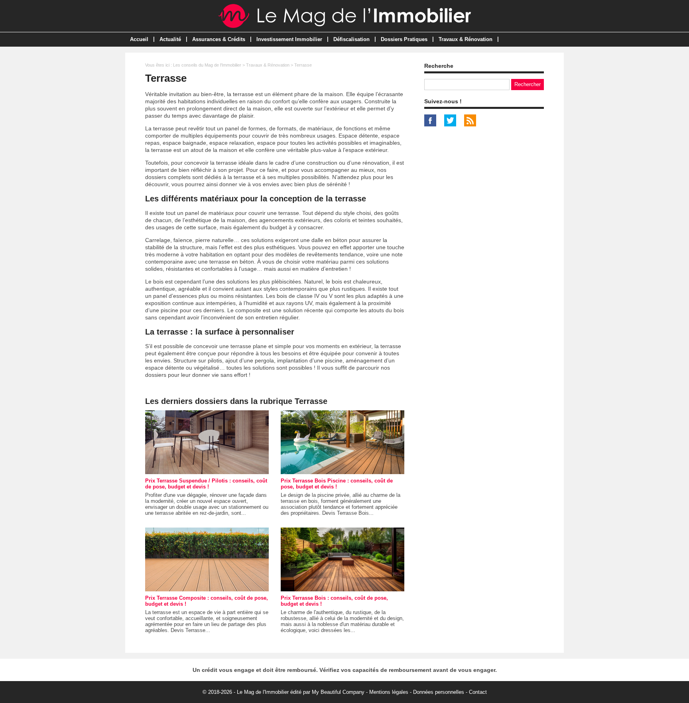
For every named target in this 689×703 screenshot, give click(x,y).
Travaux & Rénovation (465, 39)
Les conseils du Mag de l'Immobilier (207, 65)
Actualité (170, 39)
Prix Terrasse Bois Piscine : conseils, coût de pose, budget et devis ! (337, 484)
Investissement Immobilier (289, 39)
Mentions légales (388, 692)
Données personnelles (438, 692)
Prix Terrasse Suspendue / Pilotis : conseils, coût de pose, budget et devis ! (206, 484)
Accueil (139, 39)
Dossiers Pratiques (404, 39)
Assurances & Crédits (218, 39)
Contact (478, 692)
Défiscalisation (351, 39)
